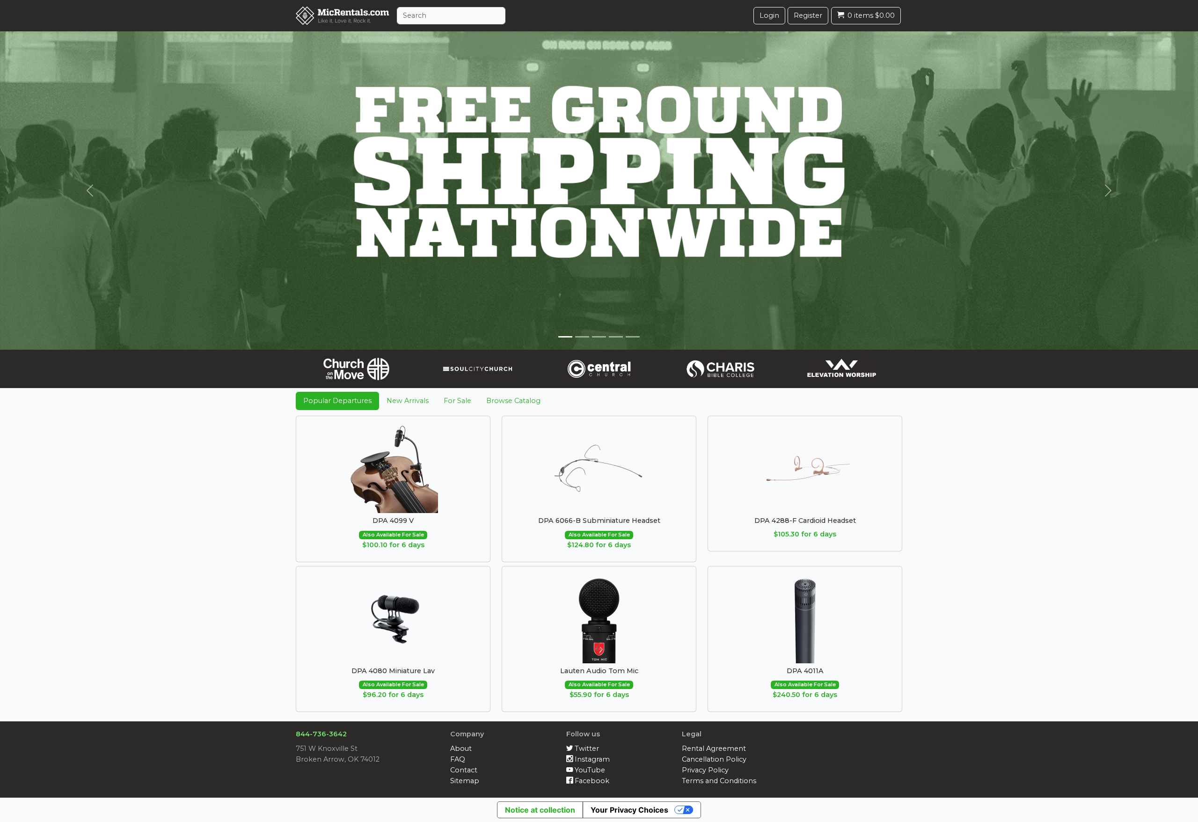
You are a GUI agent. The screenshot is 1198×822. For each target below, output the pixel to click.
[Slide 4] (633, 336)
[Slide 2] (599, 336)
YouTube (589, 770)
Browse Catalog (513, 400)
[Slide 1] (582, 336)
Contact (463, 770)
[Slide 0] (565, 336)
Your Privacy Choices (629, 810)
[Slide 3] (616, 336)
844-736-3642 (321, 734)
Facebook (591, 781)
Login (769, 15)
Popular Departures (337, 400)
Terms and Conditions (719, 781)
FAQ (457, 759)
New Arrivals (408, 400)
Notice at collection (540, 810)
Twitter (586, 748)
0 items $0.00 (870, 15)
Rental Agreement (714, 748)
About (461, 748)
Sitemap (464, 781)
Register (808, 15)
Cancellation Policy (714, 759)
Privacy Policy (705, 770)
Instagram (591, 759)
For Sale (457, 400)
